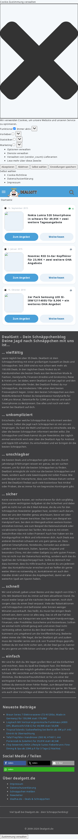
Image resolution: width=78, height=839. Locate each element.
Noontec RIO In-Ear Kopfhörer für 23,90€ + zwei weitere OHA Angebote (50, 259)
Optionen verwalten (18, 149)
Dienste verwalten (17, 153)
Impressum (13, 182)
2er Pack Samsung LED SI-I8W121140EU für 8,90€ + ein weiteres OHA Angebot (48, 300)
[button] (39, 61)
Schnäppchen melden (22, 791)
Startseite (6, 199)
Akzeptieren (7, 166)
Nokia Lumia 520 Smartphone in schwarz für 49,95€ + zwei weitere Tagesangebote (49, 218)
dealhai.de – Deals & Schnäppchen (30, 799)
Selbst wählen (39, 166)
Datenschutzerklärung (20, 178)
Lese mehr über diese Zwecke (24, 160)
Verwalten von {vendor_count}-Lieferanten (32, 156)
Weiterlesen (56, 236)
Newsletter (16, 795)
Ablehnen (23, 166)
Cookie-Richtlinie (17, 175)
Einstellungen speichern (63, 166)
